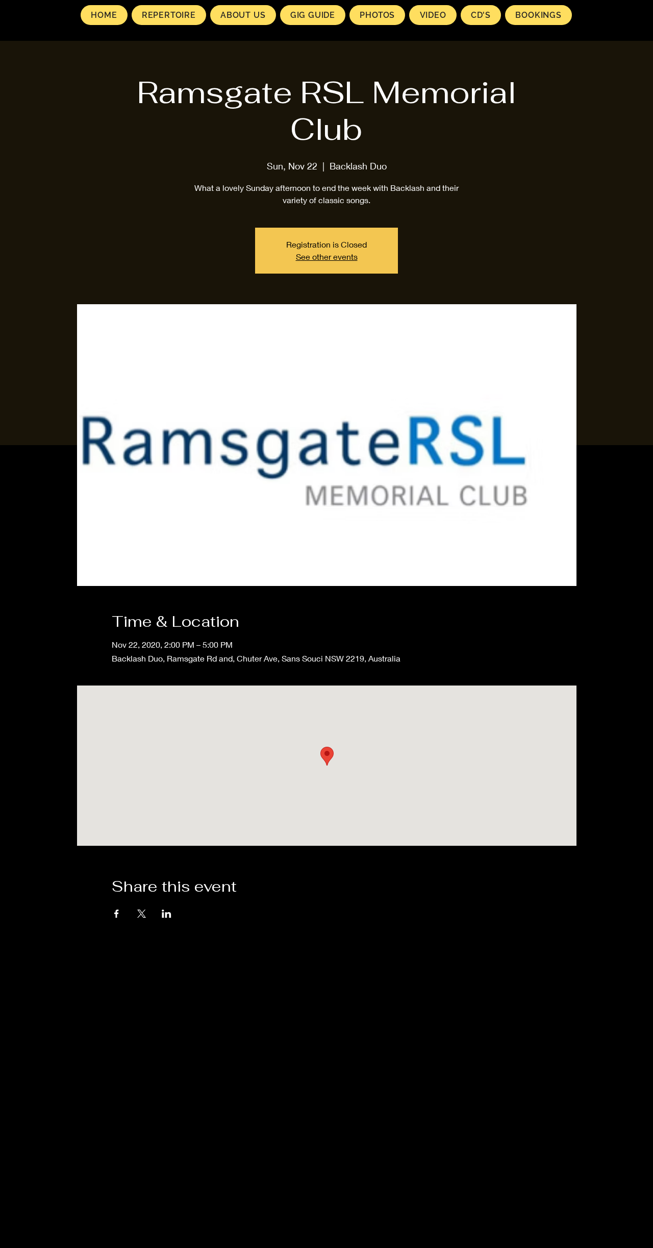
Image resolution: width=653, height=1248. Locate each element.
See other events (327, 256)
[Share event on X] (141, 914)
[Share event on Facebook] (116, 914)
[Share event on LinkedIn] (166, 914)
